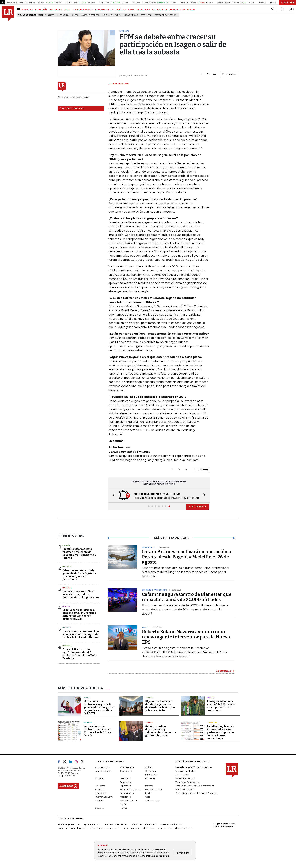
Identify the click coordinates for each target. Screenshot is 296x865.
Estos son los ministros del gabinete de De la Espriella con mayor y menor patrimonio (79, 575)
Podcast (99, 800)
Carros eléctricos (90, 15)
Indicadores (101, 793)
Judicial (149, 697)
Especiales (125, 785)
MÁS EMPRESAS (222, 671)
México (87, 697)
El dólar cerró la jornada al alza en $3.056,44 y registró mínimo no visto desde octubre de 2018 (79, 614)
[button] (112, 495)
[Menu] (19, 9)
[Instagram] (77, 762)
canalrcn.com (97, 828)
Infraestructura (127, 793)
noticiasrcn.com (131, 828)
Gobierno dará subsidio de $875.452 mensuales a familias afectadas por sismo (80, 594)
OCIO (67, 9)
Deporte (88, 722)
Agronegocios (102, 767)
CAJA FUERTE (159, 9)
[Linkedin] (214, 74)
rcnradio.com (113, 828)
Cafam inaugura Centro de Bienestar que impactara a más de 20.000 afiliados (186, 597)
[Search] (273, 9)
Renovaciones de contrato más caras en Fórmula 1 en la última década (97, 731)
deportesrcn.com (184, 828)
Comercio (212, 722)
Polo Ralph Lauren (111, 15)
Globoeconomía (153, 789)
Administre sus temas (72, 108)
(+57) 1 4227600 (66, 775)
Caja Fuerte (126, 771)
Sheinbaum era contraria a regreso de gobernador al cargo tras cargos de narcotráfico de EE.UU (99, 707)
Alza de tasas (131, 15)
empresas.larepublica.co (116, 824)
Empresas (100, 785)
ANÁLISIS (121, 9)
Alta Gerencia (127, 767)
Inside (148, 793)
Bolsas (66, 606)
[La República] (8, 13)
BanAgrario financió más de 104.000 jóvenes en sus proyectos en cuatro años (221, 706)
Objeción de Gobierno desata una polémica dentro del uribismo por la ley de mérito (160, 706)
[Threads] (83, 762)
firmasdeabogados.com (144, 824)
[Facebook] (201, 74)
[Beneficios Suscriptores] (282, 9)
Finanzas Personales (130, 789)
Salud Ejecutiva (152, 800)
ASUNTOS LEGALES (139, 9)
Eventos (149, 785)
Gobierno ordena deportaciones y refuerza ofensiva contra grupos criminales (160, 731)
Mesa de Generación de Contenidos (193, 767)
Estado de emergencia (165, 15)
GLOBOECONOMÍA (82, 9)
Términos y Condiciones (187, 782)
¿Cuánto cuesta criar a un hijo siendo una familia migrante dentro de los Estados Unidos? (80, 634)
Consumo (100, 778)
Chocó (51, 15)
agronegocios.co (92, 824)
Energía (66, 545)
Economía (150, 778)
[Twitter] (207, 74)
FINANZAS (27, 9)
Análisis (148, 767)
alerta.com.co (165, 828)
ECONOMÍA (41, 9)
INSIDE (191, 9)
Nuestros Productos (185, 771)
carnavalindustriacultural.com (72, 828)
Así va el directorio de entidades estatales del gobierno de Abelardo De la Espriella (79, 654)
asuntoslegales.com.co (69, 824)
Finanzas (99, 789)
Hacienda (67, 566)
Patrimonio (62, 15)
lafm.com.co (149, 828)
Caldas (75, 15)
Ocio (147, 797)
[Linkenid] (71, 762)
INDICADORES (177, 9)
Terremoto (146, 15)
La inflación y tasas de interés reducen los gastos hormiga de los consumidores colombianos (220, 732)
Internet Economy (104, 797)
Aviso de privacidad (185, 778)
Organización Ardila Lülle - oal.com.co (225, 825)
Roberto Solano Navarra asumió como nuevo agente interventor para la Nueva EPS (186, 637)
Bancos (211, 697)
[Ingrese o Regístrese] (291, 9)
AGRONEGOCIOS (104, 9)
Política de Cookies (157, 856)
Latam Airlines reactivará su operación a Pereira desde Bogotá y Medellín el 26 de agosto (186, 557)
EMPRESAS (56, 9)
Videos (123, 808)
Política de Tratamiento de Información (194, 785)
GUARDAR (231, 74)
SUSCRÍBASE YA (197, 506)
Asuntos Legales (103, 771)
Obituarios (125, 797)
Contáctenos (182, 774)
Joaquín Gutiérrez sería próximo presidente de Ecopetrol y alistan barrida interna (79, 553)
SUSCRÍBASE (287, 2)
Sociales (99, 808)
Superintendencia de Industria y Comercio (196, 793)
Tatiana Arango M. (119, 83)
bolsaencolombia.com (171, 824)
